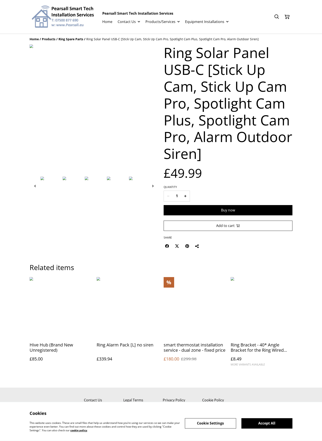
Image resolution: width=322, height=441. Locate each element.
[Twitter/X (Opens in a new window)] (177, 246)
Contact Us (93, 400)
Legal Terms (133, 400)
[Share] (197, 246)
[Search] (276, 17)
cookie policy (78, 430)
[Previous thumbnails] (35, 186)
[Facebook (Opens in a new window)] (167, 246)
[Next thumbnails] (152, 186)
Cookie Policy (213, 400)
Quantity (170, 187)
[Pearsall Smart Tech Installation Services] (62, 16)
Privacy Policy (174, 400)
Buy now (228, 210)
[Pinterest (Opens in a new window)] (187, 246)
